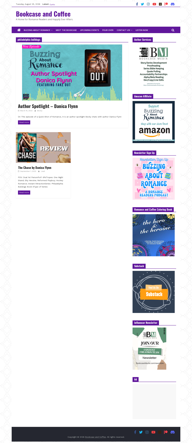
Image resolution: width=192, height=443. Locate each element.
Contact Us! (123, 30)
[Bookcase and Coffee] (19, 30)
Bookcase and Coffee (43, 13)
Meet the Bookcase (66, 30)
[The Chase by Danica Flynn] (43, 134)
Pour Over (107, 30)
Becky (39, 111)
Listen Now (142, 30)
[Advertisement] (154, 401)
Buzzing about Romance (37, 30)
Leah (43, 171)
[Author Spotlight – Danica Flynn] (72, 46)
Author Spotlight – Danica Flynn (48, 106)
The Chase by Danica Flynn (34, 167)
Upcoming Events (89, 30)
